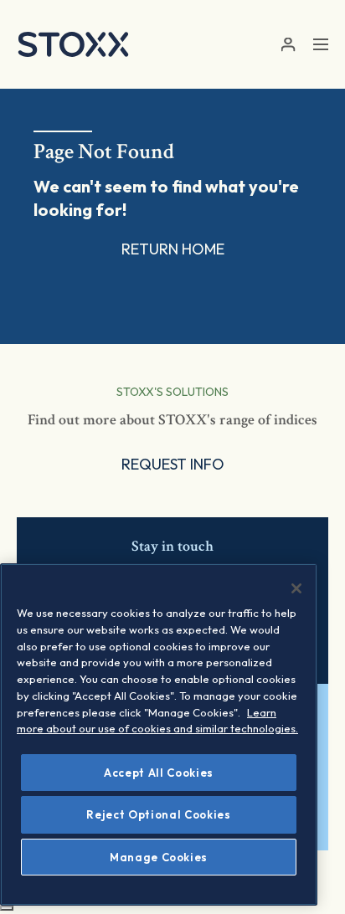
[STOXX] (73, 44)
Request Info (172, 464)
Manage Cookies (159, 857)
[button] (288, 44)
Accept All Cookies (159, 772)
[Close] (296, 588)
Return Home (172, 249)
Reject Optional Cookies (158, 814)
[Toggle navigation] (320, 44)
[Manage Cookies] (6, 908)
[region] (158, 734)
